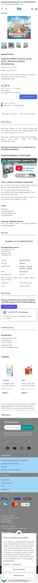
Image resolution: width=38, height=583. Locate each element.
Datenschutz (17, 564)
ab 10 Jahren (23, 271)
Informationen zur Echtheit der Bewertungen (18, 580)
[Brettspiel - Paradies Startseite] (19, 9)
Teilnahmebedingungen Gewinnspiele (14, 460)
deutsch (22, 263)
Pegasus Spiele (24, 260)
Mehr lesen (6, 415)
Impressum (7, 564)
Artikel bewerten (9, 307)
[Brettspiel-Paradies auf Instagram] (21, 448)
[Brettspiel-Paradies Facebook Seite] (7, 448)
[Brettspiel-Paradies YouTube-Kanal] (14, 448)
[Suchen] (6, 8)
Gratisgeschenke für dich (10, 464)
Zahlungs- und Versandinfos (11, 470)
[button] (32, 8)
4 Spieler (29, 268)
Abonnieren (27, 427)
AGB (2, 486)
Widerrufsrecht (6, 483)
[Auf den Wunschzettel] (26, 20)
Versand (18, 88)
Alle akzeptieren (19, 569)
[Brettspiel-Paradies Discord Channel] (29, 448)
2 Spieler (29, 266)
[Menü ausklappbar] (2, 8)
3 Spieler (22, 268)
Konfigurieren (19, 575)
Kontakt (4, 467)
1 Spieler (22, 266)
